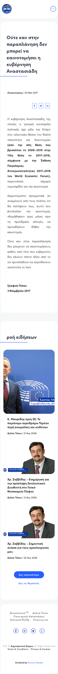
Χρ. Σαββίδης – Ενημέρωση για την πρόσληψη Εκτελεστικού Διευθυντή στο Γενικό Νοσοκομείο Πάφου (28, 485)
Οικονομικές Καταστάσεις (29, 616)
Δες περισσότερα (29, 574)
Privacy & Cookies (40, 649)
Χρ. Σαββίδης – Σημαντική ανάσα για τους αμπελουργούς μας (28, 547)
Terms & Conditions (18, 649)
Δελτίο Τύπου (14, 433)
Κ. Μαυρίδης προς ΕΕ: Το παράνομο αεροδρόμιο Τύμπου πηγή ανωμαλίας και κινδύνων (28, 423)
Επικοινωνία (40, 619)
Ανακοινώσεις (15, 92)
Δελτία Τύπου (40, 613)
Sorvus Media (35, 662)
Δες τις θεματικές (29, 583)
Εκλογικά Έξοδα (20, 619)
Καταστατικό (19, 613)
